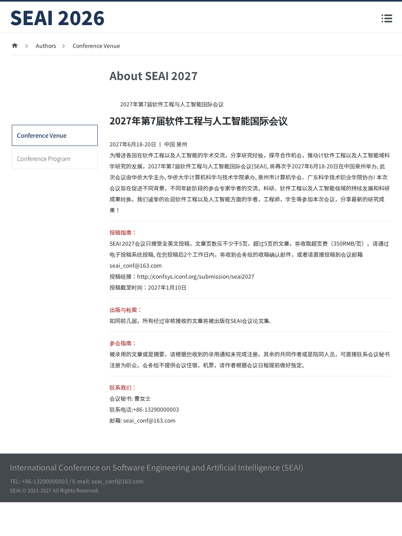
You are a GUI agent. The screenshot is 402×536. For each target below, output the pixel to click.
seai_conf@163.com (136, 265)
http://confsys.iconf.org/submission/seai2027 (195, 276)
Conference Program (44, 158)
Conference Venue (41, 135)
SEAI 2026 (57, 17)
